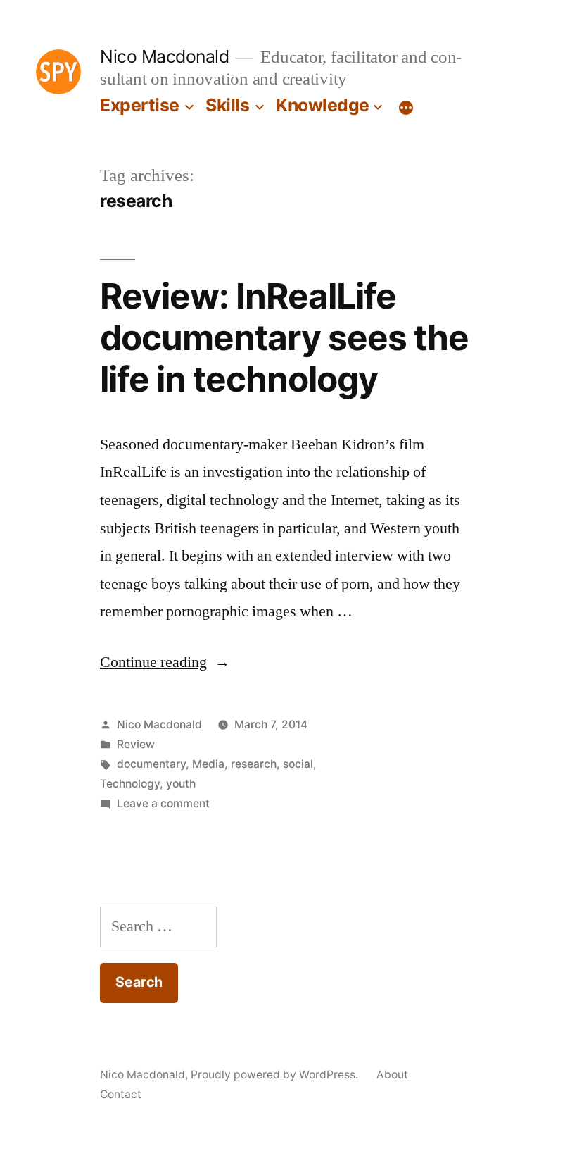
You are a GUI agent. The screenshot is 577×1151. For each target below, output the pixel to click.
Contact (120, 1094)
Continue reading (165, 662)
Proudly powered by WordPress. (276, 1074)
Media (208, 764)
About (392, 1074)
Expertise (139, 105)
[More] (406, 107)
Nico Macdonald (164, 56)
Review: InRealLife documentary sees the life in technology (284, 338)
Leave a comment (163, 803)
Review (136, 744)
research (254, 764)
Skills (227, 105)
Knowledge (322, 105)
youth (181, 783)
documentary (151, 764)
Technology (130, 783)
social (298, 764)
